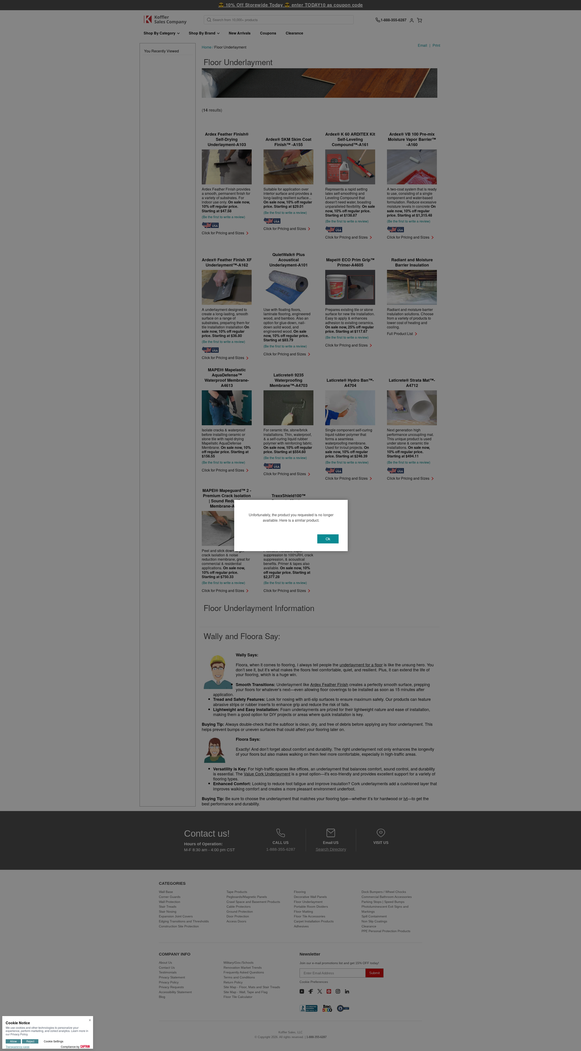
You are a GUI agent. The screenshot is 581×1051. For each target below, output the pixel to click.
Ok (328, 538)
